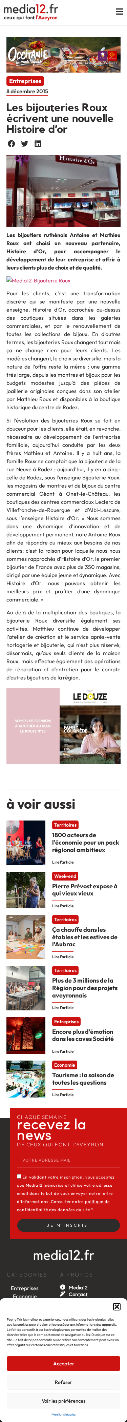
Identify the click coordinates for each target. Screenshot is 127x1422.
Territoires (65, 825)
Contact (78, 1294)
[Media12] (62, 1287)
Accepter (63, 1363)
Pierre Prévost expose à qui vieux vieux (85, 889)
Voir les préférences (63, 1401)
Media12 (78, 1287)
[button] (116, 1306)
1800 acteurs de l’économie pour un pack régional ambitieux (85, 842)
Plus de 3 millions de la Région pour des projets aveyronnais (85, 987)
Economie (64, 1065)
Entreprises (25, 81)
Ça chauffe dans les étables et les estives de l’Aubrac (85, 937)
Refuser (63, 1382)
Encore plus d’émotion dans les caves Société (83, 1035)
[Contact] (62, 1294)
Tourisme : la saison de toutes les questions (83, 1078)
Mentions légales (63, 1414)
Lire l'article (62, 862)
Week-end (65, 876)
